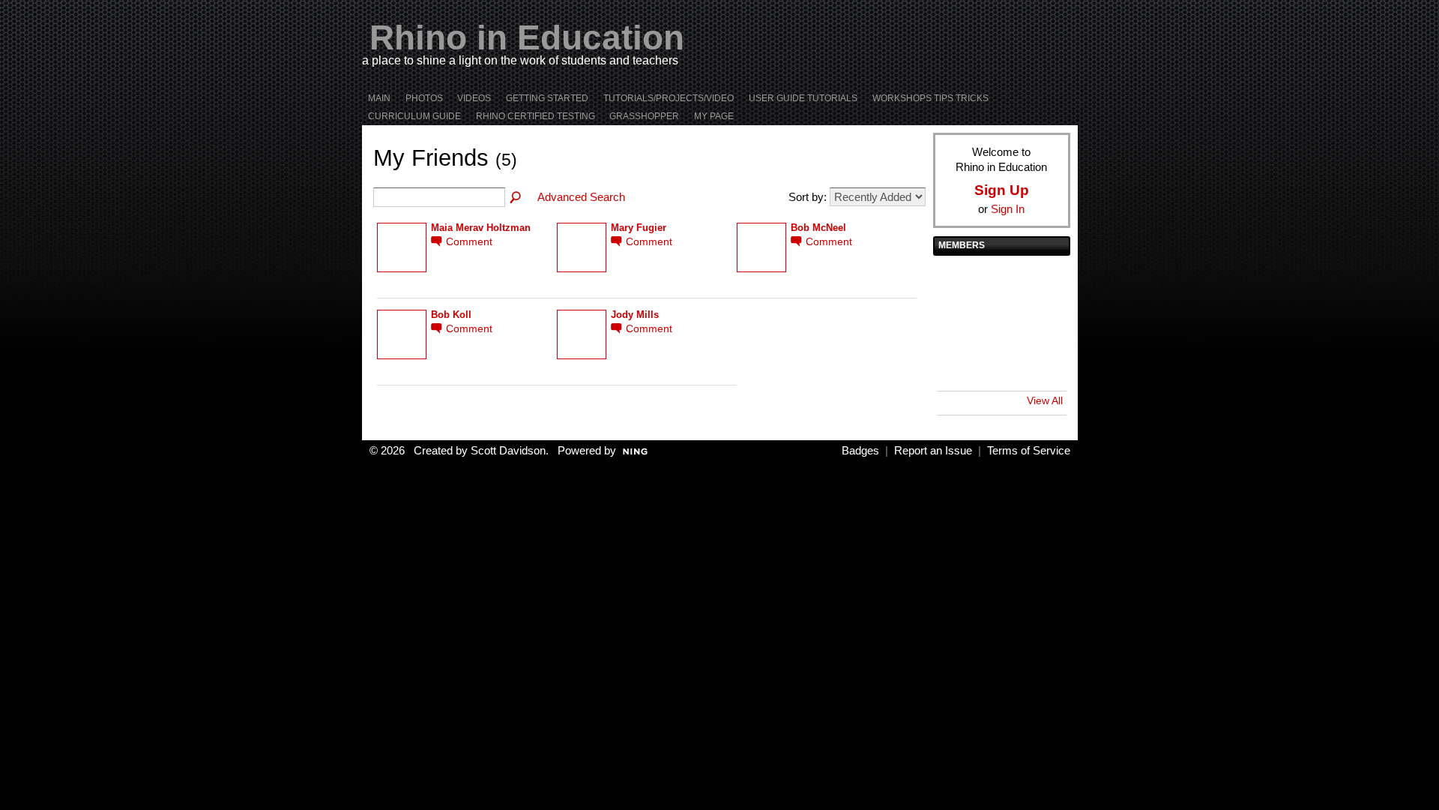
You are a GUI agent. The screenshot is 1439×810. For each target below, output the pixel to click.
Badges (860, 451)
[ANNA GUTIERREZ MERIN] (1042, 365)
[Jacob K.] (1042, 281)
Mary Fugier (638, 228)
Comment (469, 242)
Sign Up (1001, 190)
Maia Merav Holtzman (481, 228)
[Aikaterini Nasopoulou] (1042, 323)
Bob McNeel (818, 228)
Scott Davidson (508, 451)
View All (1045, 400)
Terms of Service (1028, 451)
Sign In (1008, 208)
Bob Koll (451, 315)
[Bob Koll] (1000, 281)
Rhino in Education (526, 37)
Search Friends (516, 198)
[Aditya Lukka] (958, 281)
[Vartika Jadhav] (958, 323)
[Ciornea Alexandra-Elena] (1000, 365)
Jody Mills (635, 315)
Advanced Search (581, 196)
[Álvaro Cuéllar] (958, 365)
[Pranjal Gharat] (1000, 323)
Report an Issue (933, 451)
